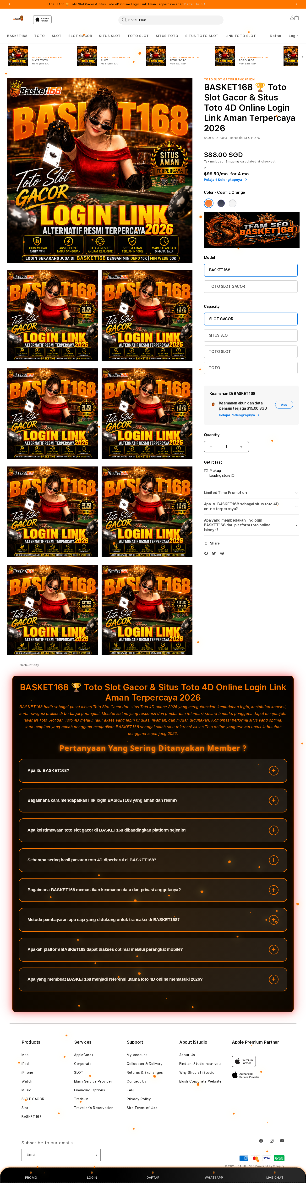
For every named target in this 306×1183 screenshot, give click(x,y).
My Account (137, 1055)
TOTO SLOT (138, 36)
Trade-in (81, 1099)
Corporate (83, 1064)
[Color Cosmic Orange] (208, 203)
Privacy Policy (139, 1099)
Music (26, 1090)
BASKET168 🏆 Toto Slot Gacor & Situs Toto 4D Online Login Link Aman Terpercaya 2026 (126, 4)
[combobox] (171, 20)
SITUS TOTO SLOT (202, 36)
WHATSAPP (214, 1177)
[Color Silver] (232, 203)
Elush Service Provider (93, 1081)
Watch (27, 1081)
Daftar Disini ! (194, 4)
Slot (25, 1108)
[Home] (18, 18)
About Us (187, 1055)
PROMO (31, 1177)
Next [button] (296, 4)
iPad (25, 1064)
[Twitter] (215, 554)
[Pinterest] (223, 554)
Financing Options (89, 1090)
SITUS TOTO (167, 36)
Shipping (233, 161)
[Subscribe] (95, 1155)
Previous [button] (9, 4)
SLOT (56, 36)
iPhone (27, 1072)
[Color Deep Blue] (221, 203)
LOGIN (92, 1177)
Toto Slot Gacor (107, 707)
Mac (25, 1055)
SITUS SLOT (109, 36)
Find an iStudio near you (200, 1064)
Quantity (212, 435)
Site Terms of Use (142, 1108)
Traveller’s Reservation (94, 1108)
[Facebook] (207, 554)
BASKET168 (17, 36)
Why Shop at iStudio (196, 1072)
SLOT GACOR (80, 36)
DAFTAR (153, 1177)
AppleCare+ (84, 1055)
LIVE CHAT (274, 1177)
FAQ (130, 1090)
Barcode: (237, 138)
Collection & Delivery (145, 1064)
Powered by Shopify (269, 1166)
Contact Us (136, 1081)
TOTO (39, 36)
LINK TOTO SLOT (240, 36)
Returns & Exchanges (145, 1072)
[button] (17, 36)
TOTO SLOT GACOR (227, 286)
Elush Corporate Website (200, 1081)
